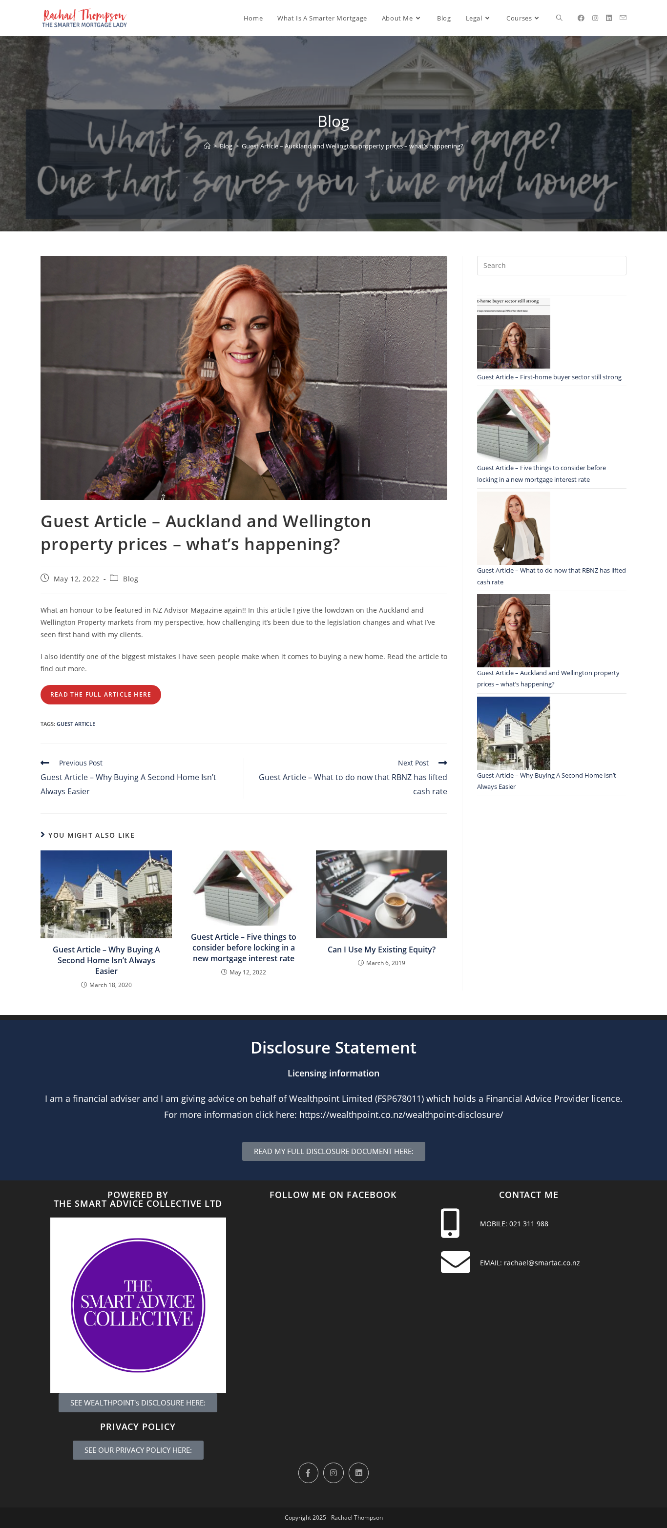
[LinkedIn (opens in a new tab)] (609, 18)
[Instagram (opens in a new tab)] (595, 18)
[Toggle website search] (559, 18)
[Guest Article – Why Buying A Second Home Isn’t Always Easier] (513, 733)
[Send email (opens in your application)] (623, 17)
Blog (130, 578)
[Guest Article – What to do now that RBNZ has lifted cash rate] (513, 528)
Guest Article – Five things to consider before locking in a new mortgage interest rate (243, 947)
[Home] (207, 146)
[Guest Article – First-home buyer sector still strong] (513, 335)
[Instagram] (333, 1473)
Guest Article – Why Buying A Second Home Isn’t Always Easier (106, 960)
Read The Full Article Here (100, 694)
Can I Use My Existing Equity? (382, 949)
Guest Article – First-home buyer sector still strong (549, 376)
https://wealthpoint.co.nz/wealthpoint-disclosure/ (401, 1114)
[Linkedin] (359, 1473)
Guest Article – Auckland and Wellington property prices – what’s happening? (352, 146)
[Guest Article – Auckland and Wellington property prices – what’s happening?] (513, 630)
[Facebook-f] (308, 1473)
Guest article (76, 723)
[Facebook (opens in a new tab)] (581, 18)
